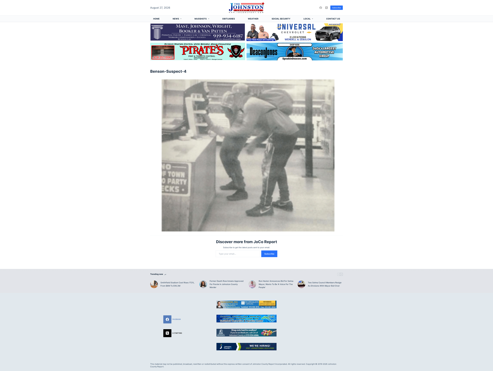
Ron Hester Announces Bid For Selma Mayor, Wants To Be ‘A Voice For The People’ (276, 284)
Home (156, 18)
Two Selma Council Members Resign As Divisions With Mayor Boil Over (325, 284)
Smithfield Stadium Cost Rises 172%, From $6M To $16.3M (177, 284)
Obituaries (228, 18)
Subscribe (336, 8)
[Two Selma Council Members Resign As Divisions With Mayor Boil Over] (301, 284)
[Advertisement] (320, 319)
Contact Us (333, 18)
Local (307, 18)
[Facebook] (320, 7)
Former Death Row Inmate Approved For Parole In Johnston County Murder (226, 284)
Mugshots (201, 18)
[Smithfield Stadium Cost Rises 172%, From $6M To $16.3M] (154, 284)
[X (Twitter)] (326, 7)
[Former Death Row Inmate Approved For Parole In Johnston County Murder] (203, 284)
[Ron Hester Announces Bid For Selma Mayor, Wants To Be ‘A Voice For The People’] (252, 284)
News (176, 18)
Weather (253, 18)
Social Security (281, 18)
